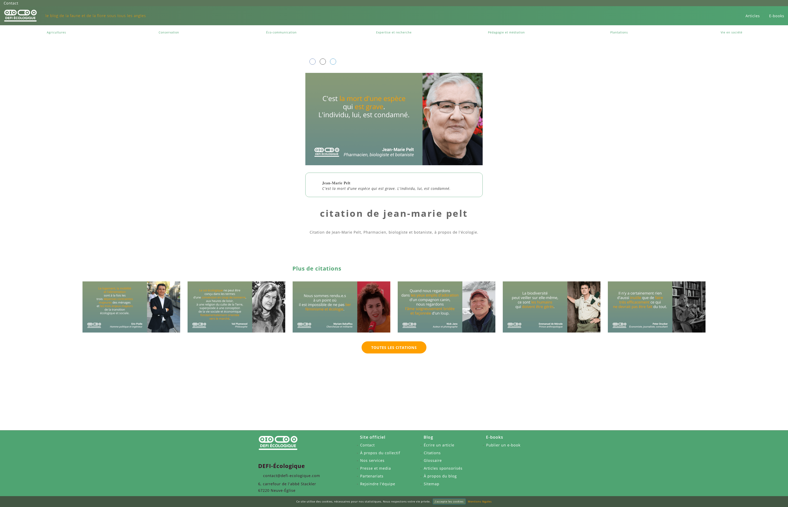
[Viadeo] (766, 3)
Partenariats (372, 476)
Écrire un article (439, 445)
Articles (753, 15)
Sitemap (431, 483)
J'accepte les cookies (449, 501)
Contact (11, 3)
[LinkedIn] (758, 3)
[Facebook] (750, 3)
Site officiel (372, 437)
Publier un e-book (503, 445)
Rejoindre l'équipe (377, 483)
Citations (432, 452)
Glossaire (433, 460)
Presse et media (375, 468)
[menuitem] (753, 16)
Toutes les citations (394, 347)
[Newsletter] (781, 3)
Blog (428, 437)
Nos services (372, 460)
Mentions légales (480, 501)
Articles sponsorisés (443, 468)
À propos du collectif (380, 452)
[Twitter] (774, 3)
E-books (776, 15)
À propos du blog (440, 476)
